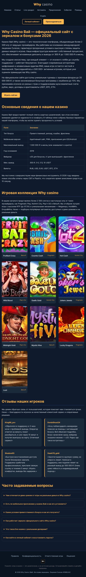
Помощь (78, 10)
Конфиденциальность (31, 556)
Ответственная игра (54, 556)
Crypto (43, 16)
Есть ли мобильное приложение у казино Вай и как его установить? (36, 504)
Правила (15, 556)
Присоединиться (53, 21)
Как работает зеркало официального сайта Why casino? (31, 521)
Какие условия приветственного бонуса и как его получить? (33, 512)
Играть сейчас (10, 95)
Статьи (17, 10)
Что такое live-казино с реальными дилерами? (26, 529)
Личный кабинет (32, 21)
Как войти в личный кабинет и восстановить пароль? (29, 538)
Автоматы (41, 10)
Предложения (55, 10)
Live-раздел (29, 10)
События (68, 10)
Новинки (7, 10)
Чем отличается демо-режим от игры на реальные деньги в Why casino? (38, 495)
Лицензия (71, 556)
